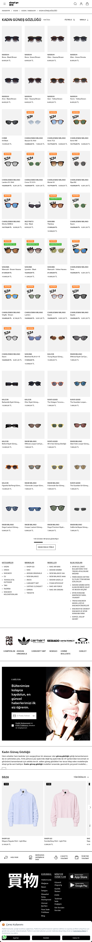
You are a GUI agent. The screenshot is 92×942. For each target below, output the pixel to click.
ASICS (29, 580)
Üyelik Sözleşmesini (22, 723)
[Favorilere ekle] (18, 29)
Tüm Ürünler (80, 777)
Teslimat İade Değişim (58, 901)
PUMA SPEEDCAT (56, 583)
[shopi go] (13, 4)
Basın (43, 887)
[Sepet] (87, 4)
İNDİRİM (7, 589)
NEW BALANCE (33, 576)
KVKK (57, 895)
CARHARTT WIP (33, 583)
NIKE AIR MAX (54, 567)
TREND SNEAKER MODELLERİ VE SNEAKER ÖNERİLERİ (80, 603)
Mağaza (44, 883)
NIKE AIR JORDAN (56, 590)
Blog (43, 916)
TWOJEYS (30, 593)
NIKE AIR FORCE (55, 586)
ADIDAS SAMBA (55, 570)
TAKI (5, 585)
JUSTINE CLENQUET (35, 586)
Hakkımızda (46, 880)
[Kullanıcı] (81, 4)
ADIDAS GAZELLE (56, 580)
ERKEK (6, 570)
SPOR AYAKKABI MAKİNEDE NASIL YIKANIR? (79, 595)
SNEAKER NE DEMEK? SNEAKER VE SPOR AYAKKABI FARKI (81, 611)
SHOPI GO (30, 567)
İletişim (44, 890)
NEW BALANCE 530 (57, 573)
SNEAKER (8, 573)
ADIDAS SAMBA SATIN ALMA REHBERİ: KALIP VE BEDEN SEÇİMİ (81, 587)
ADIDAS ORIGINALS (34, 573)
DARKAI (30, 590)
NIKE (29, 570)
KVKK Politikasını (21, 725)
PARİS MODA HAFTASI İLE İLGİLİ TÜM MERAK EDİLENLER (81, 579)
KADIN (6, 567)
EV (5, 576)
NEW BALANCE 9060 (57, 576)
